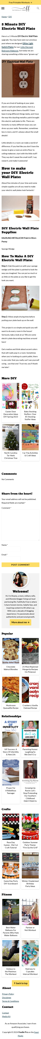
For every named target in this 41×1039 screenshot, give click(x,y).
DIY (10, 16)
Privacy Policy (8, 994)
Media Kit (6, 1016)
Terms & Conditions (10, 1001)
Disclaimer (6, 997)
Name (5, 545)
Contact (5, 1013)
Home (4, 16)
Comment (6, 508)
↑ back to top (20, 983)
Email (5, 554)
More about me (19, 622)
